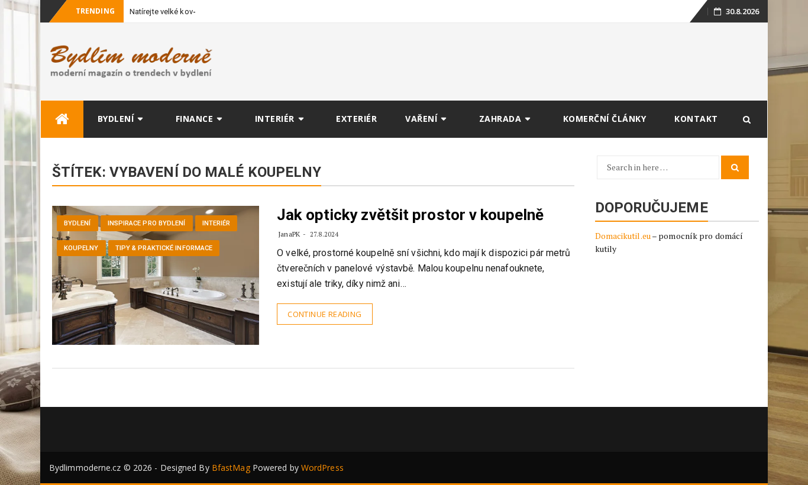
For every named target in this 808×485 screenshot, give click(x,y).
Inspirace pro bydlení (147, 223)
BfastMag (231, 467)
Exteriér (356, 118)
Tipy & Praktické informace (164, 248)
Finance (195, 118)
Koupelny (81, 248)
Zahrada (500, 118)
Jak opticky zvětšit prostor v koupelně (410, 215)
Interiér (275, 118)
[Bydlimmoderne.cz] (62, 119)
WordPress (322, 467)
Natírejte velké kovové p (171, 11)
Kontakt (696, 118)
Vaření (421, 118)
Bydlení (116, 118)
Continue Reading (324, 314)
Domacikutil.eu (623, 235)
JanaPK (289, 233)
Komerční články (605, 118)
